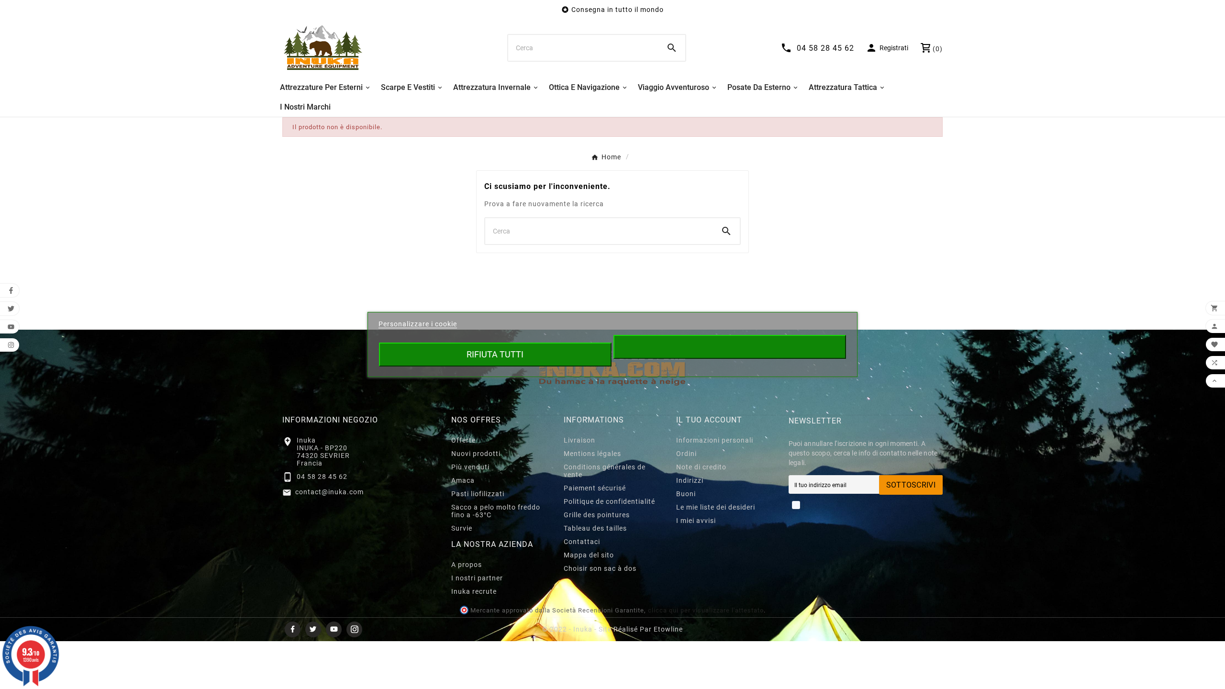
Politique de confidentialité (609, 501)
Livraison (579, 440)
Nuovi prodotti (476, 453)
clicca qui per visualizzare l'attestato (706, 610)
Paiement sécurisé (595, 488)
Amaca (463, 480)
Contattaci (582, 541)
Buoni (686, 494)
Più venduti (470, 467)
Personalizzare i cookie (418, 324)
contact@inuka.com (329, 492)
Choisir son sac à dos (600, 568)
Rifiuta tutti (495, 354)
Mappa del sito (589, 555)
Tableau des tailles (595, 528)
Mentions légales (592, 453)
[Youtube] (334, 629)
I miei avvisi (696, 520)
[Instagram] (354, 629)
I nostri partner (477, 578)
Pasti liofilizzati (477, 494)
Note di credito (701, 467)
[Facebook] (293, 629)
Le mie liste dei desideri (715, 507)
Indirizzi (689, 480)
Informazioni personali (714, 440)
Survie (461, 528)
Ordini (686, 453)
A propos (466, 564)
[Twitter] (313, 629)
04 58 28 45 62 (322, 476)
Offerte (463, 440)
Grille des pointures (597, 515)
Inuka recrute (474, 591)
